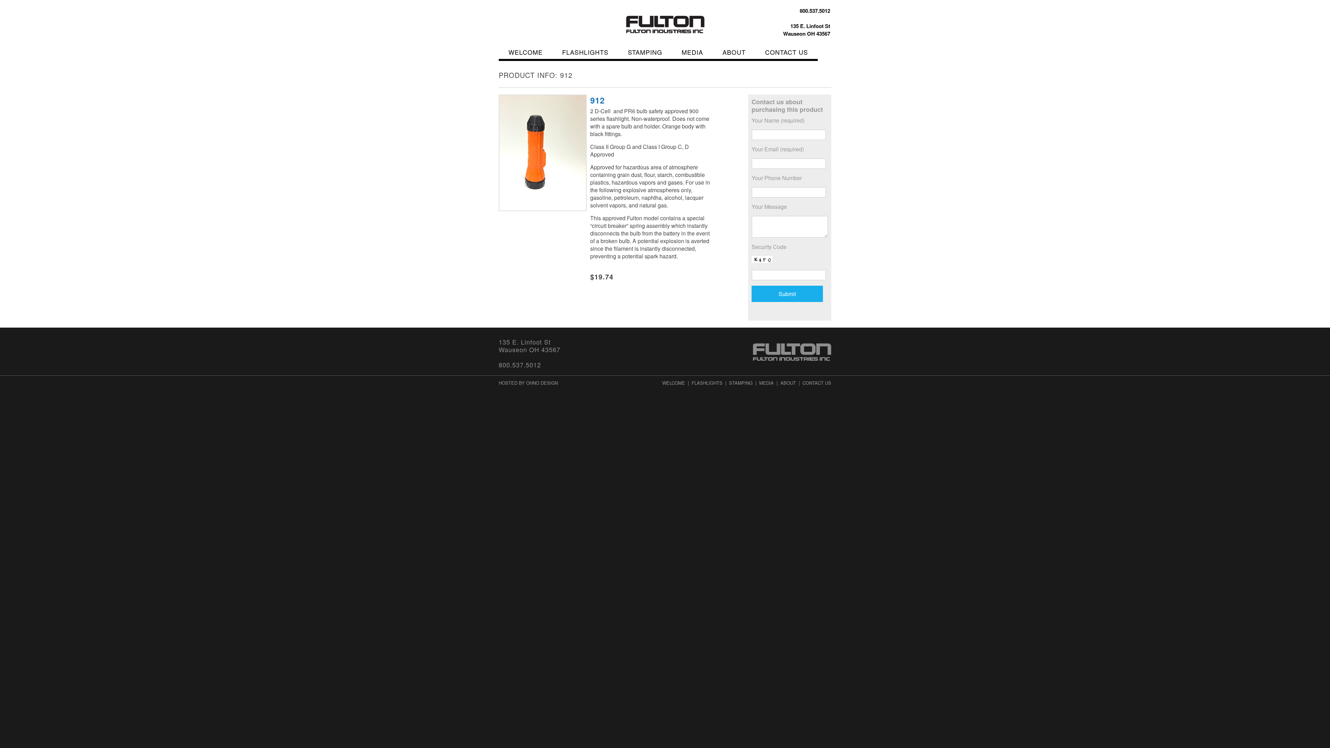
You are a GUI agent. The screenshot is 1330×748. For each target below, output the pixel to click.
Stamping (645, 51)
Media (692, 51)
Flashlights (585, 51)
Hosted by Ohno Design (528, 383)
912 (597, 100)
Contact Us (786, 51)
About (734, 51)
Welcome (525, 51)
